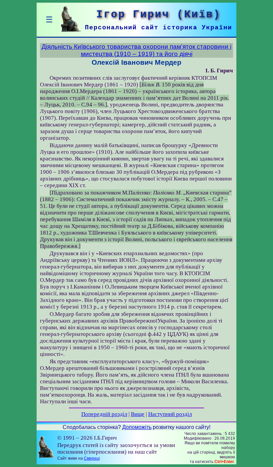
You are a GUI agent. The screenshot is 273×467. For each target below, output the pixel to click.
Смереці (92, 458)
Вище (137, 414)
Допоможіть (136, 427)
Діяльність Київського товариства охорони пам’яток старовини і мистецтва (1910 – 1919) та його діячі (136, 50)
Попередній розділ (104, 414)
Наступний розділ (170, 414)
